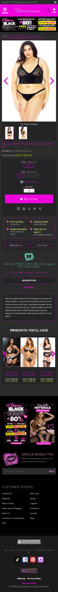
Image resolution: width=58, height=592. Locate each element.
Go (51, 471)
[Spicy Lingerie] (27, 10)
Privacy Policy (34, 578)
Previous (4, 354)
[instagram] (41, 560)
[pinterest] (33, 560)
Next (53, 354)
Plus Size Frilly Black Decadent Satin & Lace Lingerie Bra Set (29, 373)
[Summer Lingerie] (42, 423)
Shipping (6, 498)
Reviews (29, 287)
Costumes (34, 508)
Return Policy (8, 503)
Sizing (32, 498)
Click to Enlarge (30, 124)
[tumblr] (17, 560)
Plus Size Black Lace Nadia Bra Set (47, 373)
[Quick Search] (48, 10)
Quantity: (29, 187)
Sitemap (21, 578)
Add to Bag (30, 199)
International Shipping (12, 508)
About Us (6, 513)
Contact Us (7, 493)
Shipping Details (29, 272)
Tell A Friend (42, 245)
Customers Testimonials (13, 518)
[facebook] (25, 560)
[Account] (55, 2)
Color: (29, 162)
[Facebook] (18, 208)
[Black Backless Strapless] (16, 423)
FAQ (16, 272)
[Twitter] (34, 208)
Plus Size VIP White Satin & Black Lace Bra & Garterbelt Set (11, 373)
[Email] (23, 208)
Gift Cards (34, 493)
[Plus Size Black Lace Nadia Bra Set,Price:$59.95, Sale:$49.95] (46, 352)
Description (29, 280)
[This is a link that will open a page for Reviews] (29, 570)
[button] (5, 10)
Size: (29, 172)
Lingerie (33, 503)
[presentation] (6, 81)
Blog (32, 518)
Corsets (33, 513)
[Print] (29, 208)
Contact (43, 272)
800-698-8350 (29, 583)
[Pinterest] (40, 208)
